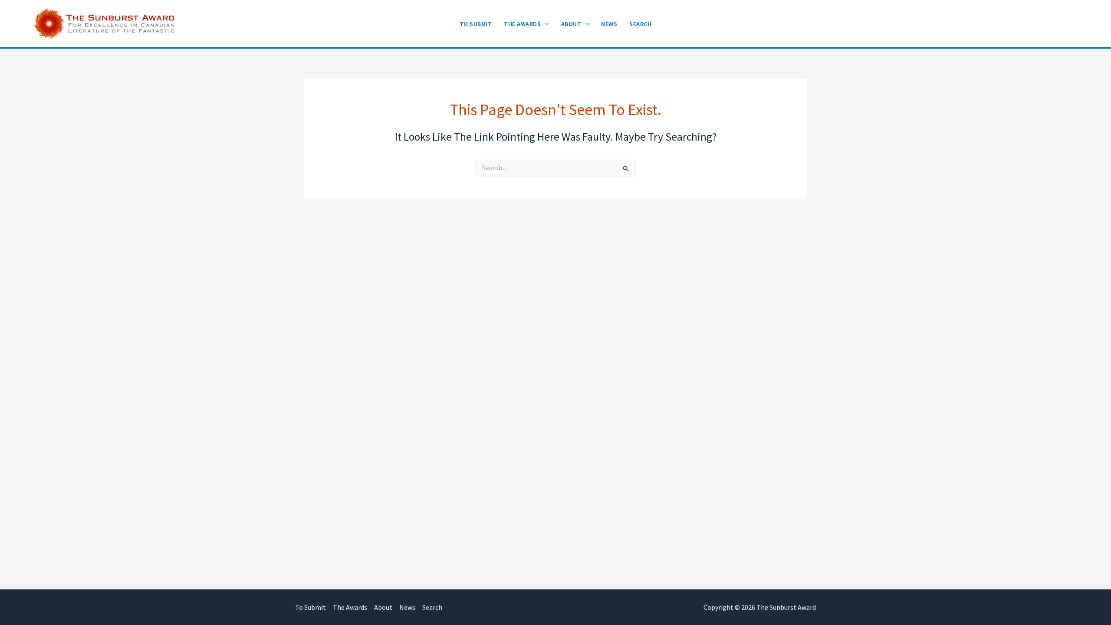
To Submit (476, 24)
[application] (545, 24)
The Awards (522, 24)
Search (640, 24)
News (609, 24)
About (571, 24)
